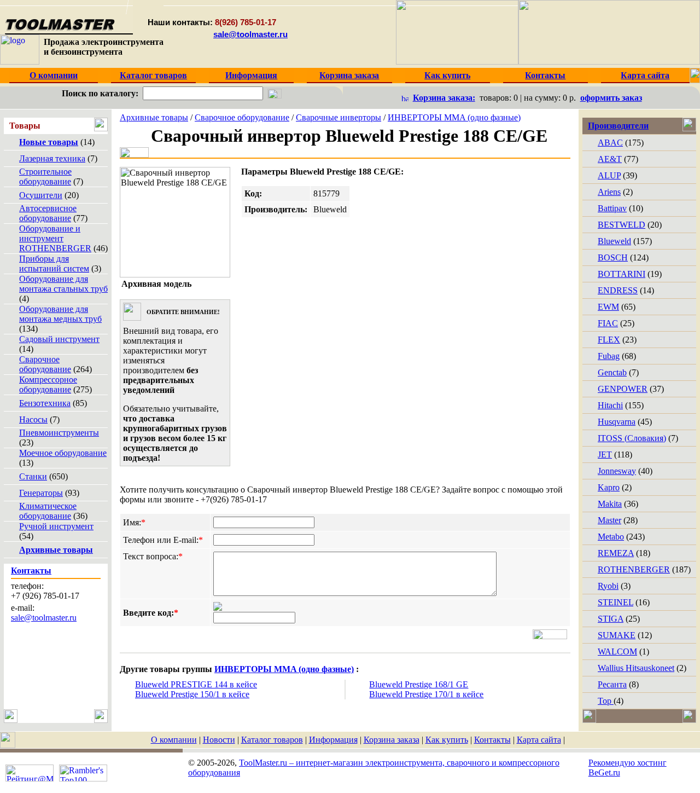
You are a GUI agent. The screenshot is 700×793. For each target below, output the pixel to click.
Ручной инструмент (56, 526)
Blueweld (614, 241)
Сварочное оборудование (45, 364)
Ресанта (612, 684)
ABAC (610, 142)
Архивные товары (154, 117)
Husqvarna (616, 421)
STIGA (610, 618)
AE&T (610, 159)
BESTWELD (621, 224)
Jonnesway (617, 471)
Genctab (612, 372)
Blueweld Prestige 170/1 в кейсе (426, 694)
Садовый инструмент (59, 339)
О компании (174, 739)
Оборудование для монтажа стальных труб (63, 283)
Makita (610, 503)
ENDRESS (618, 290)
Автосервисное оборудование (48, 213)
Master (609, 520)
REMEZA (616, 553)
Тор (606, 700)
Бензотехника (45, 403)
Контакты (492, 739)
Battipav (612, 208)
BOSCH (613, 257)
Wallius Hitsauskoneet (636, 668)
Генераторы (41, 492)
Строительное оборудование (45, 176)
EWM (608, 306)
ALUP (609, 175)
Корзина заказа (391, 739)
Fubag (609, 356)
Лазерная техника (52, 158)
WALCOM (617, 651)
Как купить (446, 739)
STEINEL (615, 602)
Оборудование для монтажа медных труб (60, 313)
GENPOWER (623, 388)
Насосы (33, 419)
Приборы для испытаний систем (54, 263)
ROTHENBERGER (634, 569)
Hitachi (610, 405)
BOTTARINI (621, 274)
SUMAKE (616, 635)
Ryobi (608, 586)
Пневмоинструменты (59, 432)
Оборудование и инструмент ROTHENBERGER (55, 238)
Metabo (611, 536)
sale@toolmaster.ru (250, 34)
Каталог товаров (272, 739)
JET (605, 454)
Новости (219, 739)
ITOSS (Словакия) (632, 438)
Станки (33, 476)
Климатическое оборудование (48, 510)
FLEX (609, 339)
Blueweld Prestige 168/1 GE (418, 684)
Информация (333, 739)
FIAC (608, 323)
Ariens (609, 191)
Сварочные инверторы (338, 117)
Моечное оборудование (63, 453)
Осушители (40, 195)
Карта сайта (539, 739)
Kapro (609, 487)
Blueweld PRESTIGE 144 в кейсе (196, 684)
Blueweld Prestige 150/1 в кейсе (192, 694)
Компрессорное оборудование (48, 384)
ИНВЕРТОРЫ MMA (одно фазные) (454, 117)
